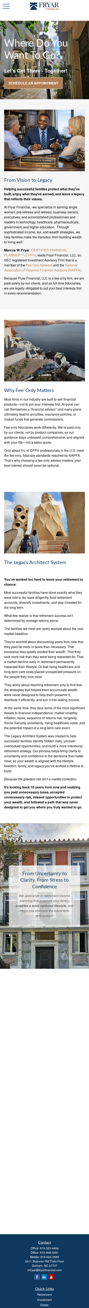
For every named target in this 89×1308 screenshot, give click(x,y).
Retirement (44, 1294)
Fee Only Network (39, 265)
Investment (44, 1300)
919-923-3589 (49, 1257)
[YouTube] (51, 1277)
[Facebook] (37, 1277)
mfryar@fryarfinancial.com (44, 1270)
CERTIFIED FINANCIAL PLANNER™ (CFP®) (35, 252)
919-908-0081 (49, 1252)
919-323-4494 (49, 1248)
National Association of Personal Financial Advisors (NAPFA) (42, 267)
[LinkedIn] (44, 1277)
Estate (44, 1305)
